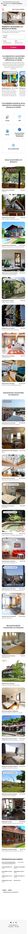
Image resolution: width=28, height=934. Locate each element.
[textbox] (7, 43)
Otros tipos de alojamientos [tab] (8, 862)
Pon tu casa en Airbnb (18, 9)
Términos (16, 926)
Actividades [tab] (21, 862)
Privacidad (10, 926)
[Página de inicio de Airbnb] (3, 9)
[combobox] (13, 37)
